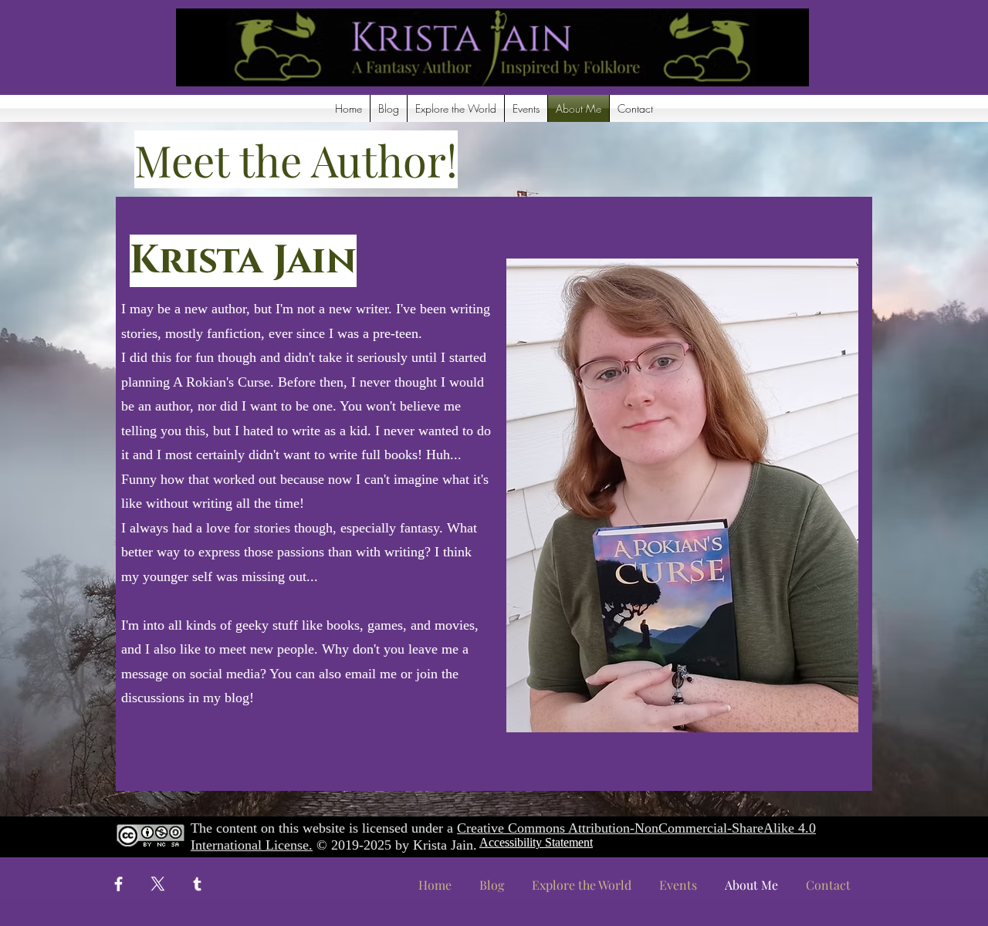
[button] (456, 108)
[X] (157, 884)
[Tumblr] (197, 884)
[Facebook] (118, 884)
